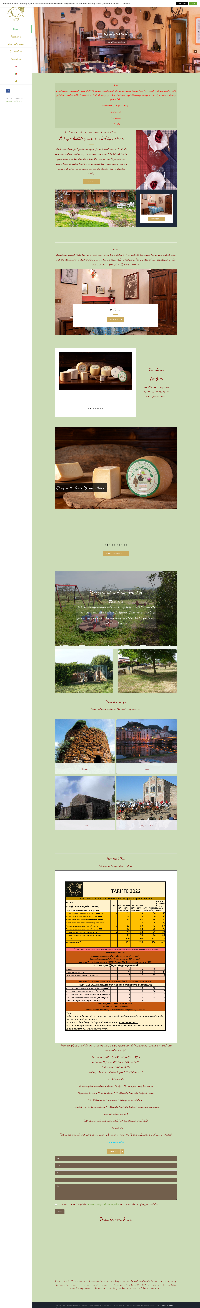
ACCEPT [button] (193, 3)
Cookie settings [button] (182, 3)
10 (126, 545)
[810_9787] (156, 195)
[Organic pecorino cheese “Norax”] (116, 468)
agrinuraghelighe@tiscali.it (13, 101)
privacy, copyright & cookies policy (103, 1204)
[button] (16, 81)
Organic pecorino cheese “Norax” (80, 487)
